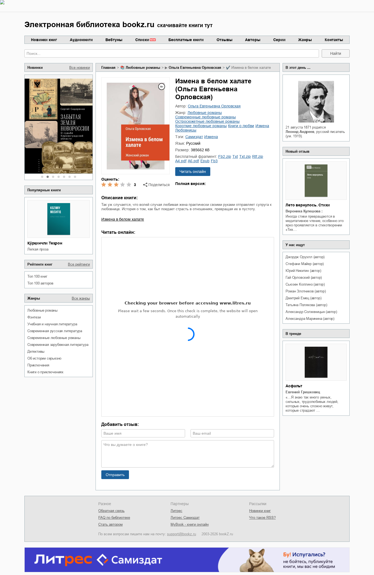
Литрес (176, 511)
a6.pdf (193, 161)
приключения (38, 365)
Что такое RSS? (262, 518)
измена (262, 126)
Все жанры (81, 298)
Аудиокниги (81, 40)
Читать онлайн (193, 171)
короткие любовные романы (201, 126)
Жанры (305, 40)
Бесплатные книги (186, 40)
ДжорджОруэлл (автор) (305, 257)
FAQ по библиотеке (114, 518)
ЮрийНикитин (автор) (303, 271)
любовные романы (42, 310)
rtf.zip (257, 156)
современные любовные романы (53, 338)
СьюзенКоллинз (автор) (305, 284)
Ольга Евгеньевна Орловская (195, 68)
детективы (35, 351)
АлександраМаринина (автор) (310, 319)
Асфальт (294, 386)
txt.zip (245, 156)
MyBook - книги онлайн (190, 524)
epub (204, 161)
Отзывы (224, 40)
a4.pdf (180, 161)
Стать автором (110, 524)
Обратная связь (111, 511)
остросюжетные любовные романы (207, 121)
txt (235, 156)
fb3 (214, 161)
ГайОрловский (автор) (304, 277)
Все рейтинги (79, 264)
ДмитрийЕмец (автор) (303, 298)
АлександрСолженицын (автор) (311, 312)
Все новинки (79, 68)
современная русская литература (54, 331)
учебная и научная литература (52, 324)
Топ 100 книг (37, 276)
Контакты (334, 40)
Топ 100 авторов (40, 283)
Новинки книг (44, 40)
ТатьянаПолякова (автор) (306, 305)
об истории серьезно (44, 358)
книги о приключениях (45, 372)
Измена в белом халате (122, 219)
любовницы (185, 130)
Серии (279, 40)
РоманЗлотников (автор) (306, 291)
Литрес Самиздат (185, 518)
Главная (108, 68)
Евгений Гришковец (303, 392)
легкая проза (37, 249)
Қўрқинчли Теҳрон (44, 243)
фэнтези (34, 317)
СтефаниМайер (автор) (305, 264)
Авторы (252, 40)
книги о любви (241, 126)
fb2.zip (224, 156)
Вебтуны (113, 40)
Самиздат (194, 137)
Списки (142, 40)
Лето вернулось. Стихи (308, 205)
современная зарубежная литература (57, 345)
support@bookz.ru (181, 534)
